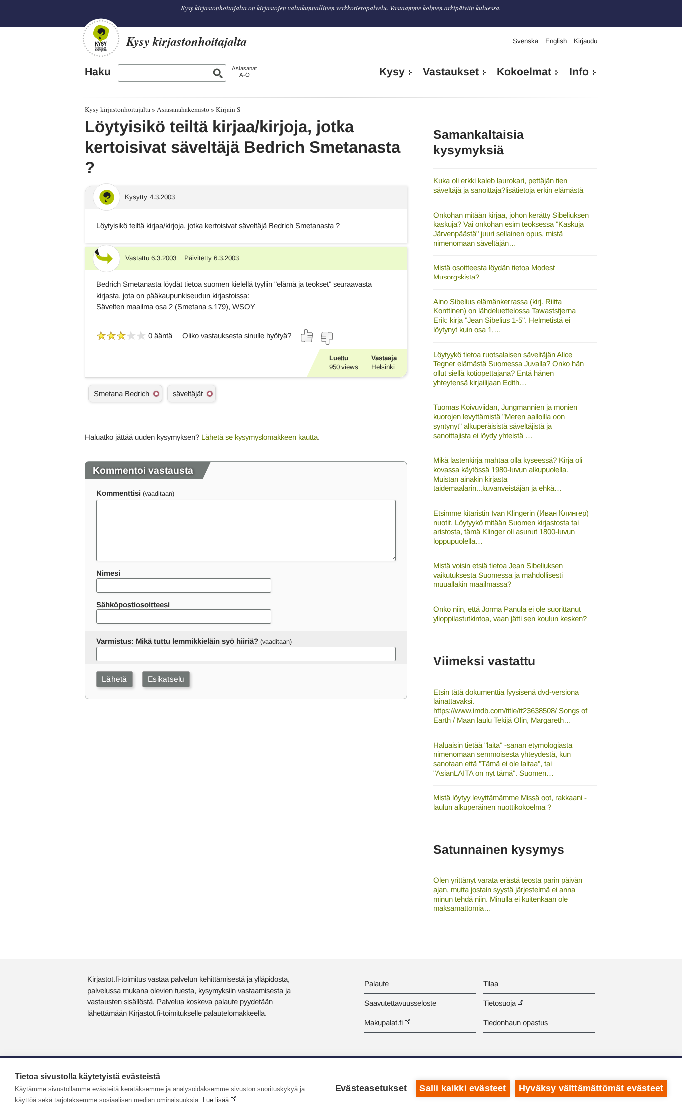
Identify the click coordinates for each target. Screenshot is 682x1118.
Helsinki (383, 367)
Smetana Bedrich (121, 393)
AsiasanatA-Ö (244, 71)
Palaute (376, 983)
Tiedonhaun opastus (515, 1022)
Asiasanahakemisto (183, 109)
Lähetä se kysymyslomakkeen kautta (259, 437)
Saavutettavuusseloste (400, 1003)
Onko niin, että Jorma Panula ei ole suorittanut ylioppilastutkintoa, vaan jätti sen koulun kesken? (510, 614)
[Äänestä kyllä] (307, 335)
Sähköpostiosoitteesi (133, 604)
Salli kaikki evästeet (462, 1088)
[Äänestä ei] (326, 338)
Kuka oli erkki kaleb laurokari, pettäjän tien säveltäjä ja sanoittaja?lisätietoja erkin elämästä (508, 185)
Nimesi (108, 573)
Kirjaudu (585, 41)
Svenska (525, 41)
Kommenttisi (118, 493)
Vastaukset (451, 72)
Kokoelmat (524, 72)
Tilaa (490, 983)
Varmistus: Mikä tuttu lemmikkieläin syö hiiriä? (177, 641)
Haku (98, 72)
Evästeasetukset (371, 1088)
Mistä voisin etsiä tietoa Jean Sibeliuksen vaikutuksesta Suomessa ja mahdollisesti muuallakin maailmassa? (498, 574)
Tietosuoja (499, 1003)
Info (579, 72)
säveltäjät (188, 393)
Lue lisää (216, 1100)
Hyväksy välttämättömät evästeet (591, 1088)
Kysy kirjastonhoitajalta (117, 109)
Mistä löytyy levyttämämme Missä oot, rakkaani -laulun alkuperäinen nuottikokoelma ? (510, 802)
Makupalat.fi (383, 1022)
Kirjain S (228, 109)
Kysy (392, 72)
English (556, 41)
